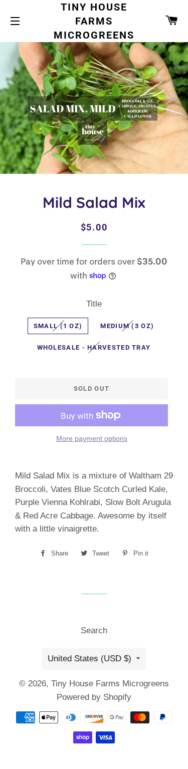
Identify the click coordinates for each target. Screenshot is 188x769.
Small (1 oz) (58, 326)
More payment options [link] (91, 438)
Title (94, 304)
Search (94, 630)
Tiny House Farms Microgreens (94, 21)
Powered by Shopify (94, 697)
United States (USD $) (89, 658)
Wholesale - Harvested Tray (94, 347)
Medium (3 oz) (127, 326)
